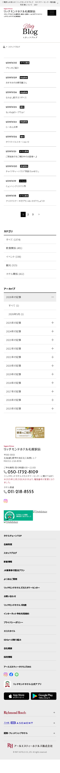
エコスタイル (9, 630)
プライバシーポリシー (13, 622)
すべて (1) (14, 305)
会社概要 (8, 648)
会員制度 (8, 544)
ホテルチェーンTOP (13, 535)
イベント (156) (13, 256)
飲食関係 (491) (14, 248)
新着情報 (8, 561)
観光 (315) (11, 265)
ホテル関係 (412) (15, 274)
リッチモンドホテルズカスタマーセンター (22, 587)
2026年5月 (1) (16, 314)
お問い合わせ (10, 596)
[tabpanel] (30, 432)
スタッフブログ (10, 552)
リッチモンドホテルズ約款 (15, 604)
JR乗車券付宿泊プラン (14, 570)
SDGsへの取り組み (12, 639)
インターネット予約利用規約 (16, 613)
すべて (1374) (13, 239)
